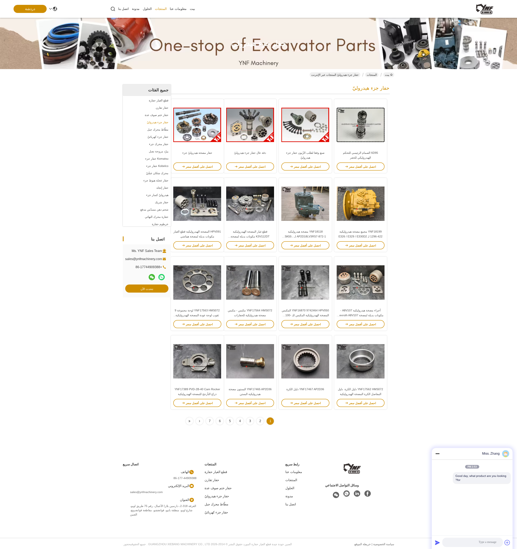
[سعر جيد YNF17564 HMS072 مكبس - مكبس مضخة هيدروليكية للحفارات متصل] (250, 282)
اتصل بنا (123, 9)
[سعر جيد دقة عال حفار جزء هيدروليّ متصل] (250, 124)
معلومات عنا (178, 9)
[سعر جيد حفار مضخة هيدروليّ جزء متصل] (197, 124)
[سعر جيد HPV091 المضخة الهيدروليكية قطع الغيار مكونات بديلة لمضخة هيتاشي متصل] (197, 203)
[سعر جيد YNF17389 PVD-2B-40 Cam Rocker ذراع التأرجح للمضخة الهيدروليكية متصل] (197, 361)
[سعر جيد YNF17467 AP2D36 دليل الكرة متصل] (305, 361)
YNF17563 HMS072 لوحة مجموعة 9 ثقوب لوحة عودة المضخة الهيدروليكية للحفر (197, 315)
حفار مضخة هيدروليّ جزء (197, 152)
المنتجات (161, 9)
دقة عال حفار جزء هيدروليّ (250, 152)
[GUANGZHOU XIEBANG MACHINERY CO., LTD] (484, 9)
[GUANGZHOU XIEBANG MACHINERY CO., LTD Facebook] (367, 493)
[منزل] (352, 468)
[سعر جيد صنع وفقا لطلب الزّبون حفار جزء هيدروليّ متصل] (305, 124)
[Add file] (507, 542)
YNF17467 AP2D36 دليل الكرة (305, 389)
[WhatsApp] (161, 277)
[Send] (437, 542)
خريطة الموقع (362, 544)
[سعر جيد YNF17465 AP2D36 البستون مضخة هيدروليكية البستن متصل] (250, 361)
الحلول (147, 9)
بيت (192, 9)
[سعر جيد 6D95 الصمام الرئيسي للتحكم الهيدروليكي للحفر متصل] (361, 124)
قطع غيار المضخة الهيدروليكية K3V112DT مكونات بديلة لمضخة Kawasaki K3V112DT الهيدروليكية (250, 236)
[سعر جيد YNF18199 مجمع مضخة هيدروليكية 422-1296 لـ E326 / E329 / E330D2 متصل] (361, 203)
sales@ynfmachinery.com (143, 259)
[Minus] (437, 453)
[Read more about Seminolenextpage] (199, 421)
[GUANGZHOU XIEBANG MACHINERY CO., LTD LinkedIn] (357, 493)
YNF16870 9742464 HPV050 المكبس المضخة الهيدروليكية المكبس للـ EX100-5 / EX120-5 (305, 315)
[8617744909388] (346, 493)
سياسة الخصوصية (383, 544)
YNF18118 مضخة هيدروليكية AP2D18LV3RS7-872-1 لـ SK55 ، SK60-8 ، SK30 (305, 236)
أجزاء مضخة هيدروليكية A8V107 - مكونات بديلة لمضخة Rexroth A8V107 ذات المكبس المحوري (360, 315)
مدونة (136, 9)
